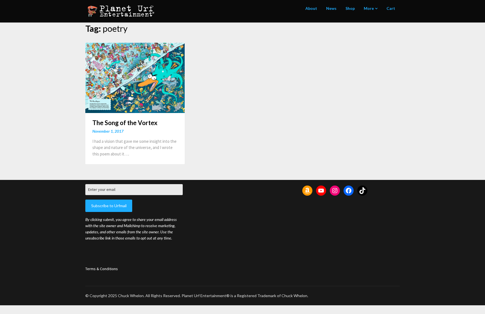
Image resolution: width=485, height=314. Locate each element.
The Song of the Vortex (124, 122)
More (369, 8)
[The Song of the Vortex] (135, 77)
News (331, 8)
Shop (350, 8)
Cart (390, 8)
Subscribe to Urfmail (109, 205)
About (311, 8)
